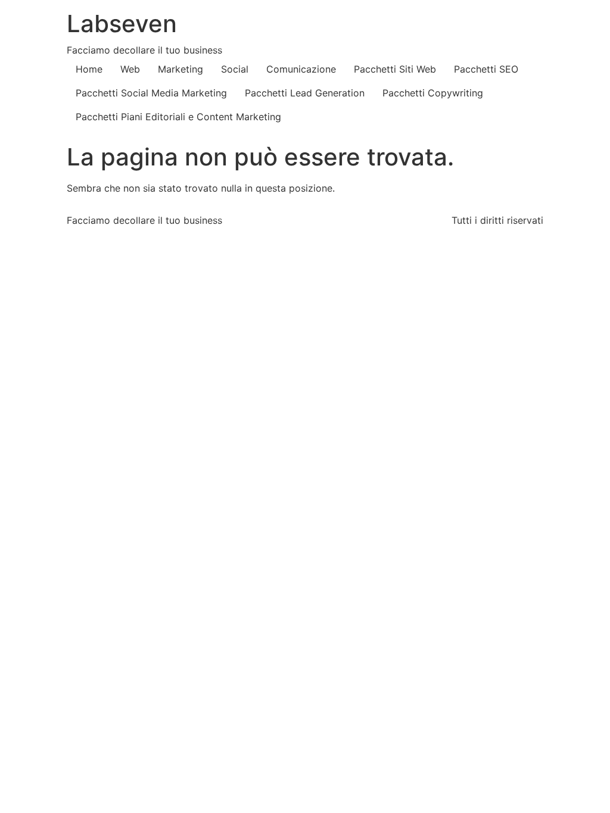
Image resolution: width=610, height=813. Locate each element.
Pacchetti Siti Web (395, 69)
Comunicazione (301, 69)
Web (130, 69)
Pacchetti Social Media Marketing (151, 93)
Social (234, 69)
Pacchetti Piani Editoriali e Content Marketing (178, 117)
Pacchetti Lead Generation (305, 93)
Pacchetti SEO (486, 69)
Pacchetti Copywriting (432, 93)
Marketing (180, 69)
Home (89, 69)
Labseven (122, 23)
